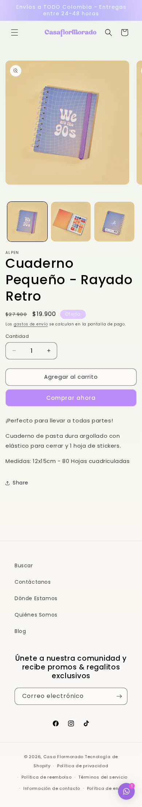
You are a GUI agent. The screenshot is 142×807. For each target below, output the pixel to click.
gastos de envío (31, 324)
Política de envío (106, 788)
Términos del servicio (102, 777)
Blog (20, 631)
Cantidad (17, 336)
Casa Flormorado (63, 757)
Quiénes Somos (36, 614)
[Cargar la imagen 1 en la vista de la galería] (27, 222)
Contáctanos (33, 582)
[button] (15, 32)
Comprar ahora (71, 398)
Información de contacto (51, 788)
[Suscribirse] (119, 696)
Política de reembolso (46, 777)
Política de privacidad (82, 766)
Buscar (24, 565)
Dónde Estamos (36, 598)
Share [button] (20, 482)
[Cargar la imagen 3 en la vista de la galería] (114, 222)
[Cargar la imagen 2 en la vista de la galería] (71, 222)
